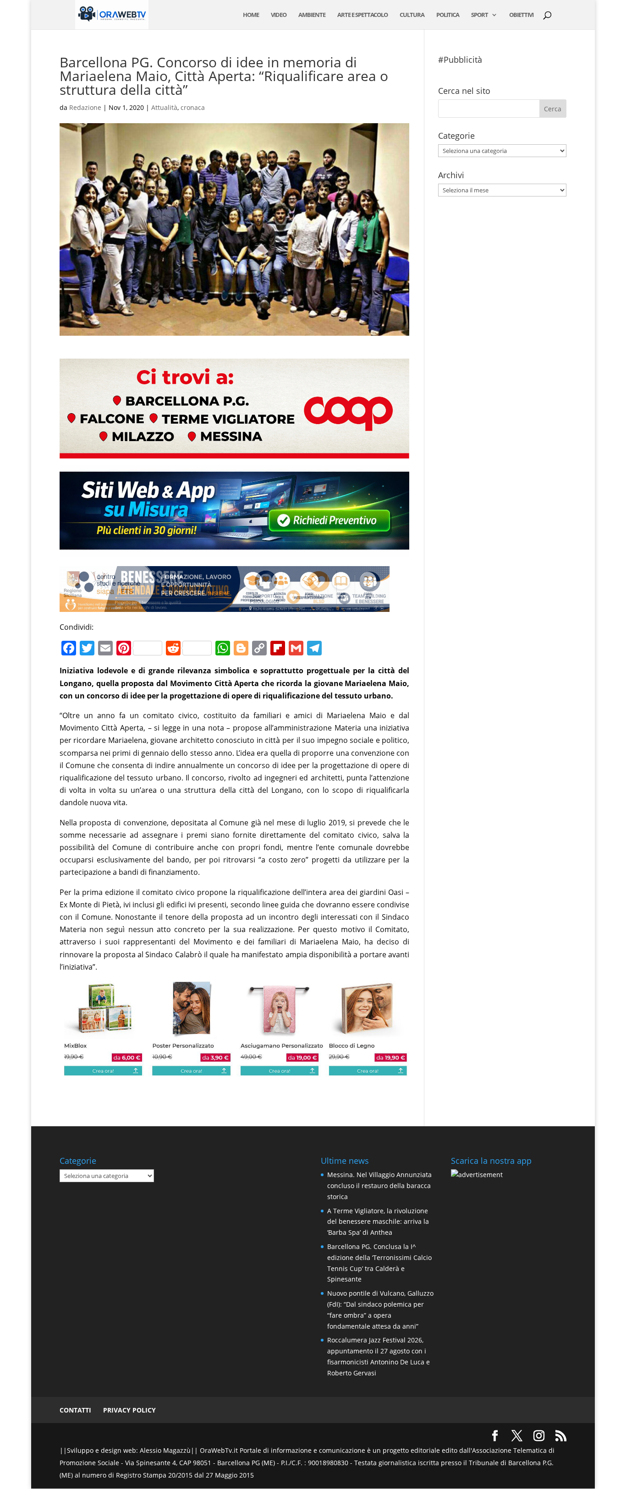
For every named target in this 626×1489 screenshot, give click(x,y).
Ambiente (311, 15)
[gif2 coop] (234, 452)
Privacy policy (129, 1410)
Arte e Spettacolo (362, 15)
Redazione (85, 107)
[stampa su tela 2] (234, 1070)
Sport (479, 15)
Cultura (412, 15)
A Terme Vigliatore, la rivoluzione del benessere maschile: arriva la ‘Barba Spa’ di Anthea (378, 1221)
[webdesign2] (234, 550)
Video (278, 15)
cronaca (193, 107)
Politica (447, 15)
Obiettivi (521, 15)
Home (251, 15)
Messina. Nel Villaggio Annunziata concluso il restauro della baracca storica (379, 1185)
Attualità (164, 107)
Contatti (75, 1410)
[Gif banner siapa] (225, 605)
